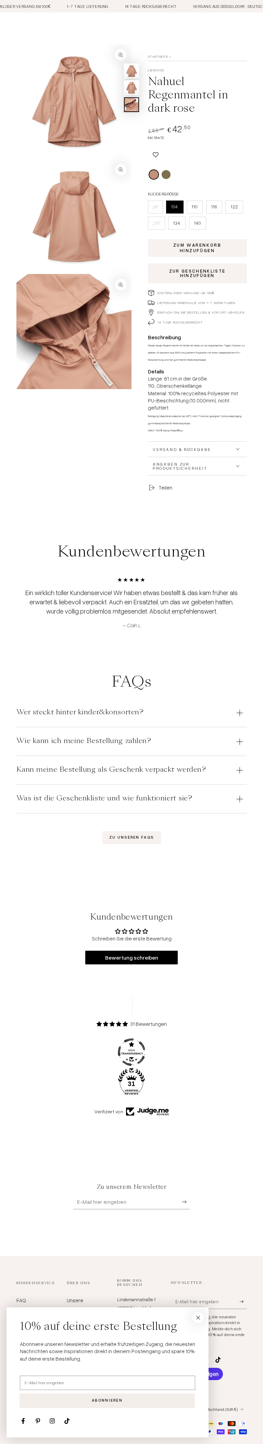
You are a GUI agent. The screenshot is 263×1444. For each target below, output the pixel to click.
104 (177, 209)
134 (179, 225)
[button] (156, 154)
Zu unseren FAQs (131, 837)
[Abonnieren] (186, 1202)
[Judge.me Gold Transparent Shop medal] (131, 1052)
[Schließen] (198, 1317)
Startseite (158, 56)
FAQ (21, 1300)
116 (216, 209)
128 (159, 225)
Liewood (156, 70)
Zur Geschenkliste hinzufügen (197, 273)
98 (158, 209)
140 (200, 225)
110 (197, 209)
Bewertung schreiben (131, 957)
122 (236, 209)
